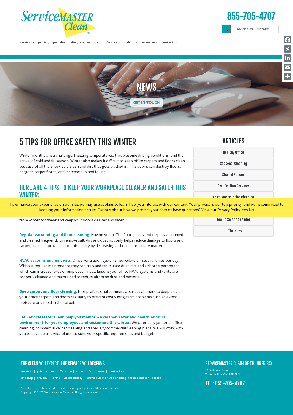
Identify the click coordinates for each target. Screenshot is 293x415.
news (101, 371)
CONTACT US (116, 371)
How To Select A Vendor (233, 219)
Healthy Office (233, 152)
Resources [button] (148, 42)
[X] (287, 49)
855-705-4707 (251, 16)
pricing (43, 42)
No (251, 209)
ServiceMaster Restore (144, 378)
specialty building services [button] (71, 42)
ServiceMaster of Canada (105, 378)
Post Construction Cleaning (233, 197)
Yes (245, 209)
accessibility (73, 378)
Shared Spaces (233, 174)
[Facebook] (287, 39)
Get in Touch (146, 102)
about (80, 371)
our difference (107, 42)
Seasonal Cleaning (233, 163)
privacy (42, 378)
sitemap (27, 378)
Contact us (169, 42)
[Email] (287, 67)
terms (55, 378)
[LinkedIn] (287, 58)
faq (90, 371)
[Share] (287, 76)
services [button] (26, 42)
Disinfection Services (233, 186)
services (27, 371)
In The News (233, 231)
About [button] (130, 42)
